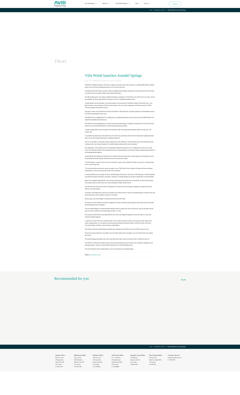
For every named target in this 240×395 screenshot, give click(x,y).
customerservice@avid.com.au (174, 357)
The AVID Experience (121, 3)
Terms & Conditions (173, 385)
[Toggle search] (184, 4)
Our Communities (89, 3)
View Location (58, 364)
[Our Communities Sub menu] (96, 3)
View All (183, 279)
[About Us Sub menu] (109, 3)
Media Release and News (159, 10)
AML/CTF (181, 385)
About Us (105, 3)
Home (151, 10)
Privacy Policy (159, 385)
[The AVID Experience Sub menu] (129, 3)
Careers (146, 3)
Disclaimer (166, 385)
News (136, 3)
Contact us (175, 4)
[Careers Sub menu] (149, 3)
